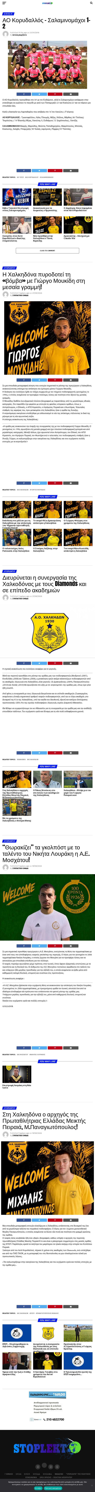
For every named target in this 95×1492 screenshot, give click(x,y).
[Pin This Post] (55, 94)
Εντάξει (38, 1488)
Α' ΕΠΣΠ (21, 177)
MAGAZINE (59, 1474)
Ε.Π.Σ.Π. (27, 1474)
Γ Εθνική (9, 1474)
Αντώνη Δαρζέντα (19, 35)
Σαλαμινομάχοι (47, 177)
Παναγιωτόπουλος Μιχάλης (48, 1313)
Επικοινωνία (31, 1477)
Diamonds (22, 759)
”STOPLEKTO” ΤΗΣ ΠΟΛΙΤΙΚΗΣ (78, 1474)
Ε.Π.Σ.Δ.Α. (36, 1474)
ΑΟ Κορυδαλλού (32, 177)
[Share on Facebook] (24, 94)
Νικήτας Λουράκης (37, 1054)
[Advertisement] (47, 150)
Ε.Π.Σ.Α (18, 1474)
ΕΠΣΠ (32, 1313)
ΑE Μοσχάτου (23, 1054)
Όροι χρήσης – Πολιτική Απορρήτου (56, 1477)
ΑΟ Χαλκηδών (23, 490)
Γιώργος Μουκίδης (38, 490)
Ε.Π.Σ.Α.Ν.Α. (47, 1474)
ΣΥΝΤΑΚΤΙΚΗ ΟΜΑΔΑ (20, 295)
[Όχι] (92, 1485)
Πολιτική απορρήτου (53, 1488)
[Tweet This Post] (39, 94)
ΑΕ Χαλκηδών (33, 759)
